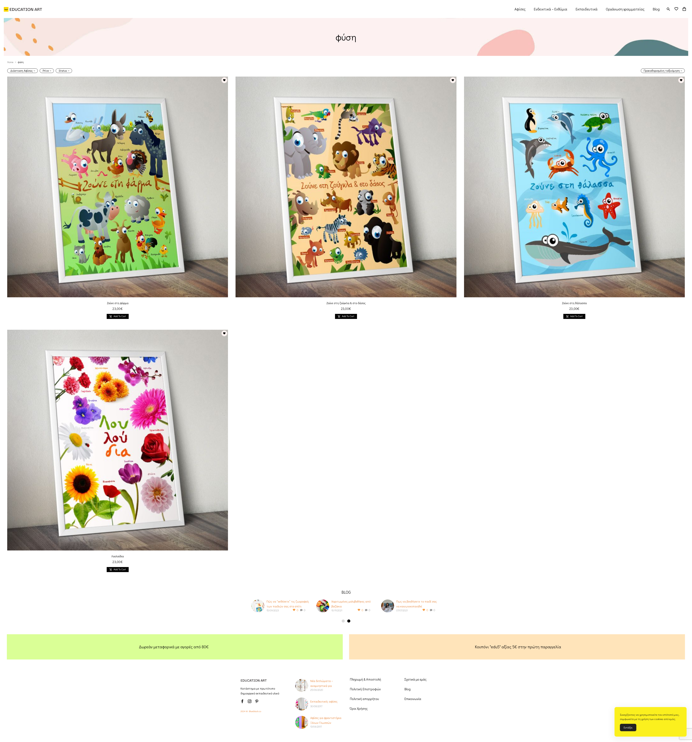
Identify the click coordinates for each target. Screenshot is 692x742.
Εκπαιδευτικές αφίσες (324, 701)
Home (10, 62)
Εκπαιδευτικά (587, 9)
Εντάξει (628, 727)
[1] (343, 621)
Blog (656, 9)
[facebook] (242, 701)
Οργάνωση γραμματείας (625, 9)
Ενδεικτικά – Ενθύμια (550, 9)
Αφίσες (519, 9)
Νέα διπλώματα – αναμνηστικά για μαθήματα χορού (321, 685)
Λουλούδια (117, 556)
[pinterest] (257, 701)
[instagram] (249, 701)
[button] (668, 9)
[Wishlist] (676, 9)
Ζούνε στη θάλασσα (574, 303)
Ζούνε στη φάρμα (117, 303)
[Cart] (684, 9)
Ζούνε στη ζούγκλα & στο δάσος (346, 303)
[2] (348, 621)
